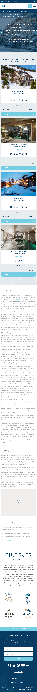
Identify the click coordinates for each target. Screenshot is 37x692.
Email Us (27, 628)
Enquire (6, 114)
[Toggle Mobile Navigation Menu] (34, 6)
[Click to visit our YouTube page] (23, 665)
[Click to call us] (32, 1)
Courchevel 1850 (18, 10)
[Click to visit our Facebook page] (9, 665)
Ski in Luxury (17, 678)
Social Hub (18, 671)
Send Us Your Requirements (10, 1)
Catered (18, 105)
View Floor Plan (6, 540)
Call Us (18, 628)
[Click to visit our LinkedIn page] (27, 665)
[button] (3, 77)
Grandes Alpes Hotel (15, 299)
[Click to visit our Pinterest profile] (18, 665)
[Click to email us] (35, 1)
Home (3, 10)
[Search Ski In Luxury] (30, 6)
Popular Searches (17, 682)
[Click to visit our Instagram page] (14, 665)
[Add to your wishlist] (33, 67)
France (9, 10)
